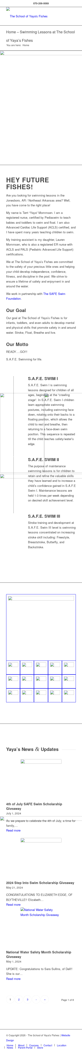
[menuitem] (9, 1045)
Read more (13, 830)
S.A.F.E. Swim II (43, 459)
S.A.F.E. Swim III (44, 516)
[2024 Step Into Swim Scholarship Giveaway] (41, 858)
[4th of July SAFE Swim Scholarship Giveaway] (41, 779)
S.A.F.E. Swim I (43, 378)
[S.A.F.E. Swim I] (14, 382)
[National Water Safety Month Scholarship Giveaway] (41, 927)
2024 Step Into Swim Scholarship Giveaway (40, 882)
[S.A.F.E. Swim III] (14, 520)
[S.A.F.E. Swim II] (14, 463)
